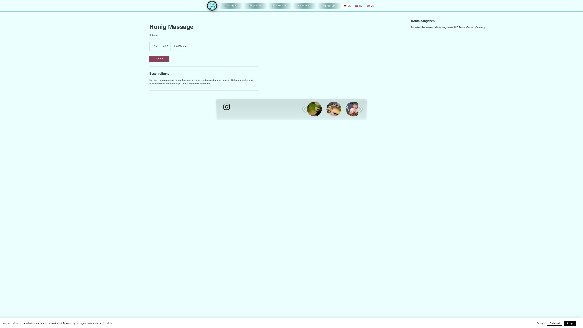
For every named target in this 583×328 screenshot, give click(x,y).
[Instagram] (226, 106)
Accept (570, 323)
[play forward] (360, 109)
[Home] (212, 6)
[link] (159, 59)
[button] (314, 109)
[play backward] (304, 109)
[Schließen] (579, 323)
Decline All (555, 323)
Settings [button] (541, 323)
